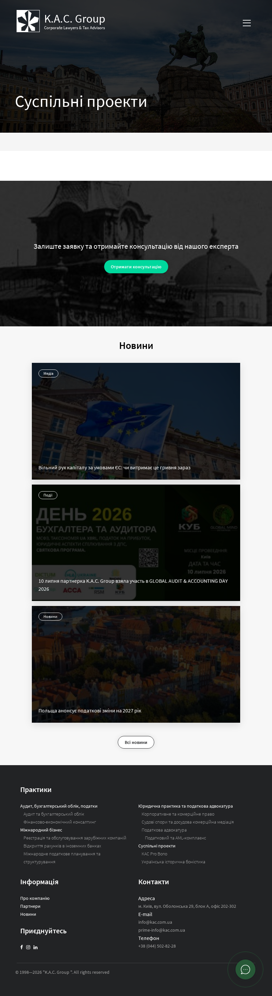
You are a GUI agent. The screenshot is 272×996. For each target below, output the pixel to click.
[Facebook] (21, 947)
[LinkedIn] (35, 947)
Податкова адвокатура (164, 830)
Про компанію (34, 898)
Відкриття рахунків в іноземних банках (62, 846)
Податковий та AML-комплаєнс (175, 838)
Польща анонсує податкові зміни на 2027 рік (89, 710)
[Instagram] (28, 947)
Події (47, 495)
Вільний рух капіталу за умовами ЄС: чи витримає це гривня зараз (114, 467)
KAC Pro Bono (154, 854)
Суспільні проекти (156, 846)
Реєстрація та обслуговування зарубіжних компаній (75, 838)
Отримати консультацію (136, 267)
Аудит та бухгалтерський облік (54, 814)
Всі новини (136, 742)
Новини (50, 616)
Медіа (48, 373)
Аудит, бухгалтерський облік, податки (59, 806)
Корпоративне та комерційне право (178, 814)
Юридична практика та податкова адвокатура (185, 806)
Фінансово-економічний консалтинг (60, 822)
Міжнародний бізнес (41, 830)
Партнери (30, 906)
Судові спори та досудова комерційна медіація (188, 822)
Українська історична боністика (173, 862)
